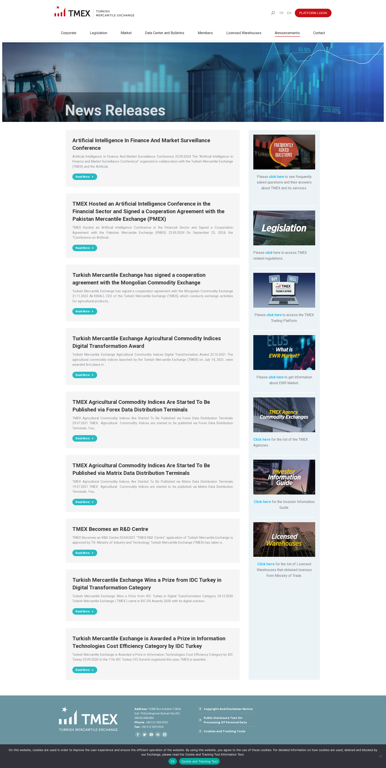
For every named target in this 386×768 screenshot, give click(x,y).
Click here (262, 439)
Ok (173, 761)
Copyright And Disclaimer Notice (228, 709)
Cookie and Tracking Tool (199, 761)
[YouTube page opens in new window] (151, 734)
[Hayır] (380, 756)
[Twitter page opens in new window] (144, 734)
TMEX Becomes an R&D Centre (110, 529)
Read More (83, 176)
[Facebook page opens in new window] (138, 734)
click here (276, 177)
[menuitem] (281, 13)
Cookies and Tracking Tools (224, 731)
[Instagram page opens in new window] (165, 734)
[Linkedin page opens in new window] (158, 734)
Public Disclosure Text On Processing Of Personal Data (225, 720)
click (269, 252)
